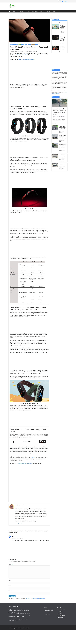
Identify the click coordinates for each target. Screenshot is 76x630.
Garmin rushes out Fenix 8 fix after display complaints (62, 38)
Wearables (32, 44)
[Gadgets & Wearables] (10, 11)
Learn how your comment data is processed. (35, 598)
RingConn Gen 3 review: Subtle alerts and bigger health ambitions (62, 128)
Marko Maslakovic (30, 51)
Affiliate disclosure (61, 609)
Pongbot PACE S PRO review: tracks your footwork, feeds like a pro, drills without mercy (63, 146)
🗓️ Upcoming (20, 11)
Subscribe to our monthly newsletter (25, 463)
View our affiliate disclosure (18, 616)
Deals (54, 11)
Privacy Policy (60, 611)
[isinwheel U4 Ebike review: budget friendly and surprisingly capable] (55, 138)
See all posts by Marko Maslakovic (22, 523)
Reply (13, 542)
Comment (11, 564)
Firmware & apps (34, 11)
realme (29, 44)
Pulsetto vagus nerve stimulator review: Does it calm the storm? (62, 165)
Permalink (22, 538)
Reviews (27, 11)
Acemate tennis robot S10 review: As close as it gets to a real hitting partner (59, 111)
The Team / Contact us (62, 620)
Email (10, 585)
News (14, 11)
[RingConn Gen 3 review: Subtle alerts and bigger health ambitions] (55, 129)
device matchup (12, 44)
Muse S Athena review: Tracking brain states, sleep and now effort (62, 156)
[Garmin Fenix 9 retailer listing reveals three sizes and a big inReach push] (55, 26)
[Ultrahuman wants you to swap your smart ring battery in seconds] (55, 46)
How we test (60, 617)
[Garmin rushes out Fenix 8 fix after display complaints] (55, 37)
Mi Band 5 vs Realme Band (22, 54)
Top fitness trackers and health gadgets (26, 59)
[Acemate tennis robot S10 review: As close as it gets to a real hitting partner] (59, 103)
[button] (15, 11)
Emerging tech (42, 11)
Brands (48, 11)
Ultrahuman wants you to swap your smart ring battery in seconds (63, 47)
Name (10, 580)
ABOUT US (59, 607)
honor (17, 44)
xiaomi (36, 44)
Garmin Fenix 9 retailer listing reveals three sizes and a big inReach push (62, 27)
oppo (26, 44)
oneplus (23, 44)
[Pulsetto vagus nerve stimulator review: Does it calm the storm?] (55, 167)
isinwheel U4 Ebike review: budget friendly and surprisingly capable (62, 137)
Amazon (33, 457)
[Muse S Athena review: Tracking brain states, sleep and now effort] (55, 158)
